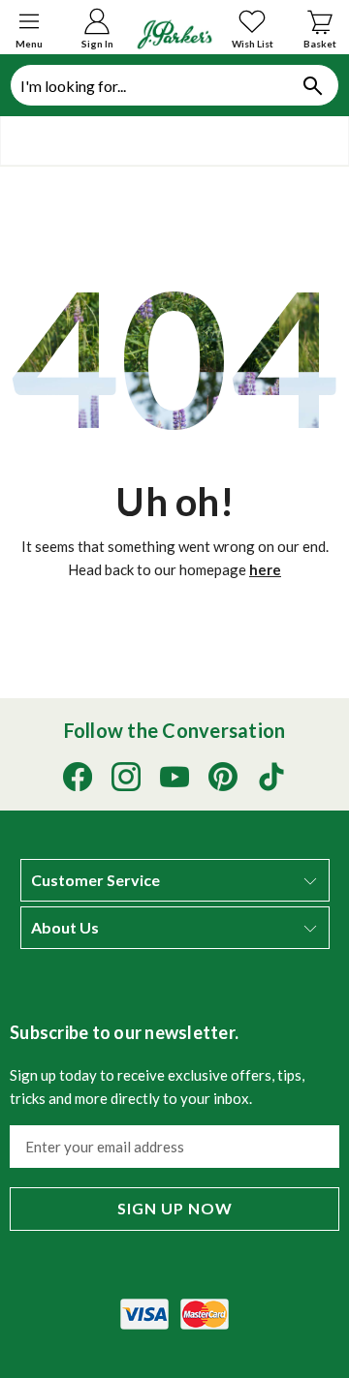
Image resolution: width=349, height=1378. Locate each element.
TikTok (271, 776)
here (265, 569)
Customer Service (95, 880)
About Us (65, 927)
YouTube (174, 776)
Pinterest (223, 776)
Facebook (77, 776)
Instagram (126, 776)
